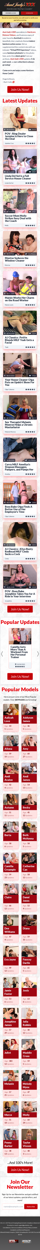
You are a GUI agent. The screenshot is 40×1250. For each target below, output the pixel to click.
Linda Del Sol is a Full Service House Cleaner (18, 177)
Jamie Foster (8, 992)
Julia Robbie (27, 1023)
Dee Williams (9, 930)
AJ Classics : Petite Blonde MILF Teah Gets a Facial (19, 340)
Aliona (8, 748)
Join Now (29, 13)
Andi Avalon (8, 778)
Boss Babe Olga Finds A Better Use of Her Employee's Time (18, 509)
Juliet (7, 1052)
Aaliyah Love (8, 719)
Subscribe (31, 1206)
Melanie (9, 1083)
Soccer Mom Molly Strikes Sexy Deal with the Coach (18, 218)
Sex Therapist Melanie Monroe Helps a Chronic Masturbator (19, 425)
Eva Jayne (10, 959)
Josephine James (10, 1023)
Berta (7, 835)
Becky (26, 807)
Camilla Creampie (10, 868)
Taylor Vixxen (27, 1144)
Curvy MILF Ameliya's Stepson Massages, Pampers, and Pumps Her (19, 467)
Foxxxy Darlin (27, 961)
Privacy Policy (28, 1227)
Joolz (26, 990)
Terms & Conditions (17, 1227)
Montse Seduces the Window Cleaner (16, 259)
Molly (26, 1114)
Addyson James (28, 719)
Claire (8, 897)
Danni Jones (26, 899)
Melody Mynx (27, 1085)
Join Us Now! (20, 89)
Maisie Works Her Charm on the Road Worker (19, 299)
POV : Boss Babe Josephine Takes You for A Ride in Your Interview (20, 594)
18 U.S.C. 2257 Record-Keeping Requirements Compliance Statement (20, 1223)
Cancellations (7, 1227)
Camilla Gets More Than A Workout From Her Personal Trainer (19, 652)
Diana (26, 928)
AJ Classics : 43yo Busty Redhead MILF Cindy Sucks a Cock (19, 551)
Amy (25, 748)
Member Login (11, 13)
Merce (8, 1114)
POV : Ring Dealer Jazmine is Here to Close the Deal (19, 136)
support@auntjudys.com (25, 1225)
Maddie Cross (27, 1054)
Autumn (9, 807)
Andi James (26, 778)
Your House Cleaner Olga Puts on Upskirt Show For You (19, 382)
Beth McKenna (28, 837)
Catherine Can (28, 868)
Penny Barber (8, 1144)
